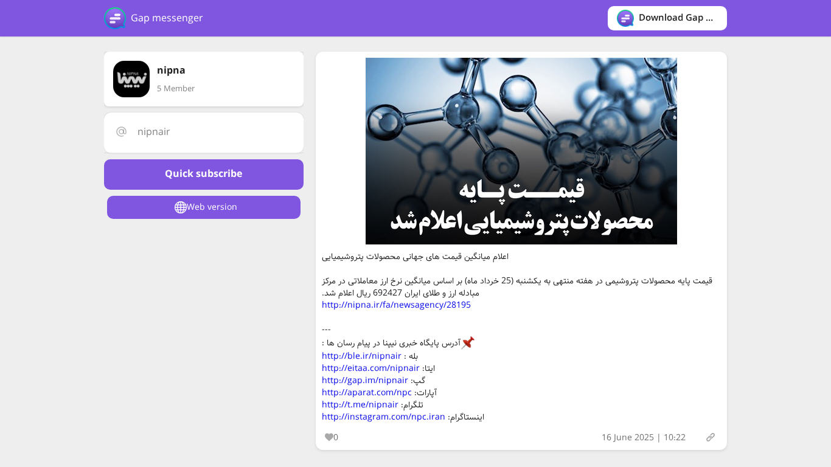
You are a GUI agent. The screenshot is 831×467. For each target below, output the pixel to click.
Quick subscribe (203, 174)
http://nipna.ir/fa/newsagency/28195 (396, 305)
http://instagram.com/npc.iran (383, 417)
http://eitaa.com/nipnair (371, 368)
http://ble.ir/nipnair (362, 356)
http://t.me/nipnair (360, 405)
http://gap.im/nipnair (365, 380)
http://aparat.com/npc (367, 393)
